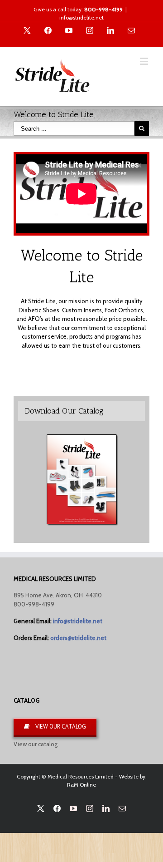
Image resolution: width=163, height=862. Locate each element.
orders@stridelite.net (78, 637)
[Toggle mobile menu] (144, 61)
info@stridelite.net (81, 17)
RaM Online (81, 784)
